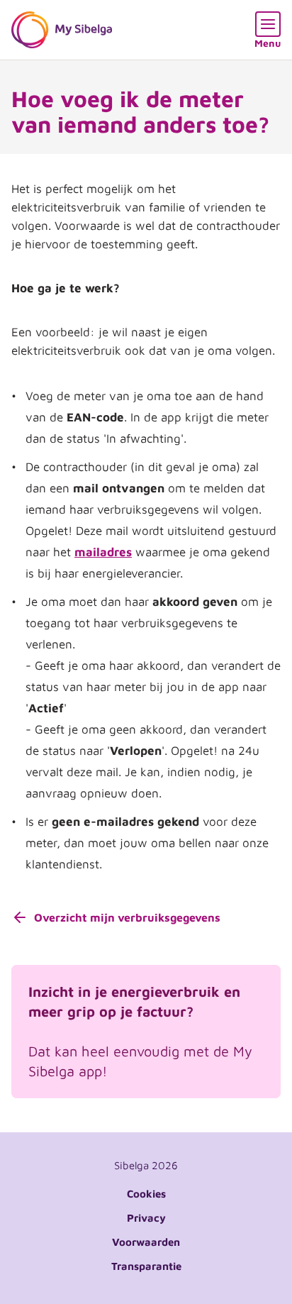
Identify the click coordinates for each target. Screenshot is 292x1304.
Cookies (146, 1194)
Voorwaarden (146, 1242)
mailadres (103, 552)
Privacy (146, 1218)
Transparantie (146, 1266)
